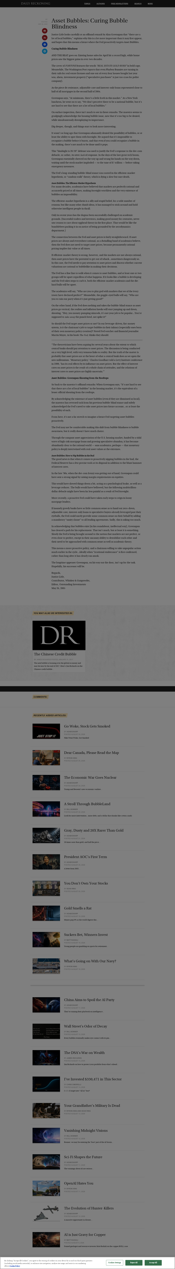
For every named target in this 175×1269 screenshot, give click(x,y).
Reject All (133, 1263)
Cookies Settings (114, 1263)
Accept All (153, 1263)
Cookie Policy (15, 1266)
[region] (87, 1263)
